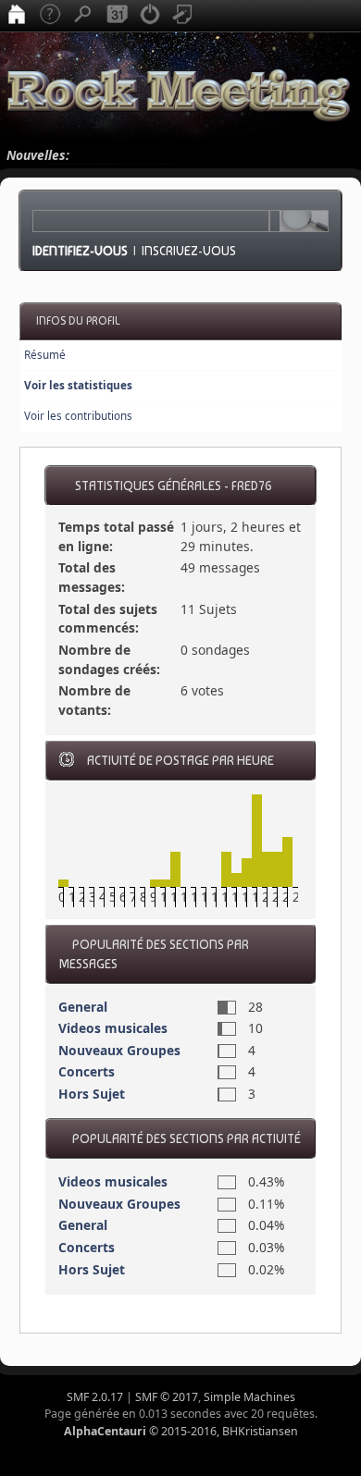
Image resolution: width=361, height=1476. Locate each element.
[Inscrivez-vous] (183, 15)
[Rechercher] (83, 15)
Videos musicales (113, 1028)
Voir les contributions (78, 416)
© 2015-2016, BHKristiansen (181, 1431)
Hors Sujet (91, 1093)
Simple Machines (249, 1397)
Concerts (86, 1071)
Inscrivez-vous (189, 250)
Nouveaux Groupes (119, 1050)
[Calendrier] (116, 15)
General (82, 1006)
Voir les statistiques (78, 385)
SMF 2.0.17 (95, 1397)
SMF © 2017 (166, 1397)
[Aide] (50, 15)
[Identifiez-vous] (150, 15)
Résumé (45, 355)
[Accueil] (16, 15)
